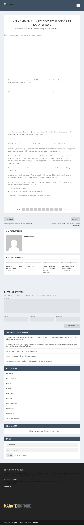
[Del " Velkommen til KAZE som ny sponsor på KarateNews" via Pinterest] (40, 210)
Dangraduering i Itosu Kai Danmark (14, 267)
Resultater (10, 409)
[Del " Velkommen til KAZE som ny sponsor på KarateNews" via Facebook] (23, 210)
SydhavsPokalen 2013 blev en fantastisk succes (51, 268)
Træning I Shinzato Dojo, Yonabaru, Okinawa (36, 361)
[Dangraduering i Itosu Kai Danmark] (14, 262)
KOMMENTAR (9, 299)
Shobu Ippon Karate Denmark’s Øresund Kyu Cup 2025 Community (29, 344)
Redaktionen (28, 29)
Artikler (8, 383)
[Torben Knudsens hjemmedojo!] (69, 262)
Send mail (7, 487)
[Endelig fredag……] (33, 262)
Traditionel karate (50, 29)
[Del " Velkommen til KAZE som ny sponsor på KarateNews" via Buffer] (48, 210)
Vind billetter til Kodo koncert (25, 356)
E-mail (33, 316)
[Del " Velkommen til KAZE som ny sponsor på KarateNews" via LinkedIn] (44, 210)
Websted (59, 316)
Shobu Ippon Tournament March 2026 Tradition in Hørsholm (27, 337)
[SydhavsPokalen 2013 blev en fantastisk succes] (51, 262)
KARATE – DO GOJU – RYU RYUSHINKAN (23, 351)
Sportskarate (10, 414)
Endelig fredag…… (31, 266)
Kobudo (9, 398)
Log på (9, 455)
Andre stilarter (11, 378)
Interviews (10, 393)
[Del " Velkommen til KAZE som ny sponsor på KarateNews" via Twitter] (27, 210)
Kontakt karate (11, 404)
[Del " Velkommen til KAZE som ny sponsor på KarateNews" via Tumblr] (35, 210)
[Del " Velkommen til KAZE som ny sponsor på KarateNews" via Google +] (31, 210)
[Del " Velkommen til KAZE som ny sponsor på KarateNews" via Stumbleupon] (52, 210)
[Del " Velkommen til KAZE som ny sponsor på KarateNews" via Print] (60, 210)
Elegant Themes (17, 523)
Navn (6, 316)
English (8, 388)
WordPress (34, 523)
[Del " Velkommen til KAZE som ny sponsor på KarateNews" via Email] (56, 210)
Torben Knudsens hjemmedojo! (68, 267)
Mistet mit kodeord (20, 455)
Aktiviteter (10, 373)
